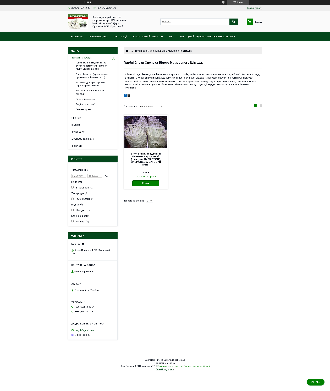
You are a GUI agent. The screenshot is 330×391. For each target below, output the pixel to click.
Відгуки (76, 124)
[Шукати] (233, 22)
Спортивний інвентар (148, 36)
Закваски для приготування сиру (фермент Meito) (91, 84)
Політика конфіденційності (197, 366)
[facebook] (125, 95)
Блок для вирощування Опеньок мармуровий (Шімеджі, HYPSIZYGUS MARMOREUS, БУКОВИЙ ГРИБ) (146, 159)
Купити (145, 183)
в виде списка (260, 106)
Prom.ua (181, 360)
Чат (318, 382)
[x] (129, 95)
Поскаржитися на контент (169, 366)
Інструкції (120, 36)
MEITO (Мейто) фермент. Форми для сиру (207, 36)
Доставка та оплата (83, 138)
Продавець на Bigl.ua (165, 363)
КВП (171, 36)
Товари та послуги (82, 57)
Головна (77, 36)
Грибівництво (98, 36)
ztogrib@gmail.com (85, 330)
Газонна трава (83, 109)
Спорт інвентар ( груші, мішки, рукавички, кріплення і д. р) (92, 76)
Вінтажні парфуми (85, 99)
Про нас (76, 117)
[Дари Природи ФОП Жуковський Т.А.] (78, 27)
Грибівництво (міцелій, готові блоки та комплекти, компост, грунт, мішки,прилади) (91, 65)
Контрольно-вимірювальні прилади (90, 92)
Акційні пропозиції (85, 104)
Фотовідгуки (78, 131)
